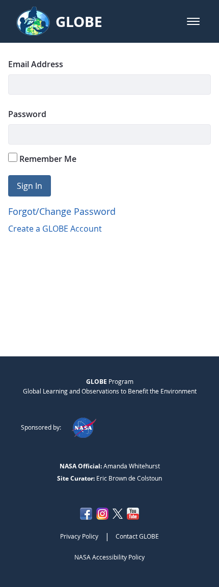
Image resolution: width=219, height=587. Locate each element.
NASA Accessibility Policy (109, 557)
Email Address (35, 64)
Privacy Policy (79, 536)
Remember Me (46, 158)
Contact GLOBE (137, 536)
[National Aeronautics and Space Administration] (83, 427)
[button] (193, 21)
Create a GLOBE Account (55, 228)
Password (27, 114)
